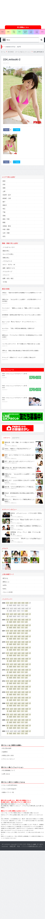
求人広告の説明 (6, 748)
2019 (3, 642)
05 (22, 603)
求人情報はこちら (23, 27)
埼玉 (4, 209)
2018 (3, 647)
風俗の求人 (6, 251)
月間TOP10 (6, 438)
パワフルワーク (7, 261)
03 (14, 603)
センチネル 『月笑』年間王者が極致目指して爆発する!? (18, 328)
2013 (3, 675)
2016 (3, 659)
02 (10, 603)
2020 (3, 636)
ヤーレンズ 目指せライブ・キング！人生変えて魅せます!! (18, 357)
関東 (8, 32)
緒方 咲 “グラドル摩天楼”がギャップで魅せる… (19, 487)
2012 (3, 681)
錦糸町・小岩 (7, 198)
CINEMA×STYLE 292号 (13, 47)
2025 (3, 608)
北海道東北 (25, 31)
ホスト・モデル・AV (9, 264)
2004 (3, 725)
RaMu (4, 589)
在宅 (4, 236)
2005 (3, 720)
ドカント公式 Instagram (9, 789)
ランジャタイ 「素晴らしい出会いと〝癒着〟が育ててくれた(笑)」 (21, 308)
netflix (5, 585)
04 (18, 603)
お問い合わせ (6, 774)
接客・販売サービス (9, 268)
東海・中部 (6, 219)
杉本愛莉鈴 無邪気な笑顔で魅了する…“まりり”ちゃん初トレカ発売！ (22, 315)
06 (26, 603)
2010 (3, 692)
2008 (3, 703)
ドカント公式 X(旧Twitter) (9, 785)
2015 (3, 664)
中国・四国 (6, 229)
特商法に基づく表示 (8, 755)
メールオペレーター (9, 247)
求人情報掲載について (8, 770)
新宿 (4, 181)
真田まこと (6, 582)
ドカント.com (31, 844)
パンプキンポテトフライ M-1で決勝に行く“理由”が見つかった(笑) (21, 344)
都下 (4, 202)
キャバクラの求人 (8, 254)
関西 (19, 32)
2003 (3, 731)
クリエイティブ (7, 271)
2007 (3, 709)
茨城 (4, 216)
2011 (3, 687)
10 (17, 622)
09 (14, 622)
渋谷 (4, 184)
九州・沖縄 (6, 233)
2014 (3, 670)
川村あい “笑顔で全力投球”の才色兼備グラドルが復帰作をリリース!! (21, 292)
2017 (3, 653)
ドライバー (6, 275)
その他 (5, 282)
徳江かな (5, 578)
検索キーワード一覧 (8, 792)
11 (21, 622)
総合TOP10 (15, 438)
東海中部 (14, 31)
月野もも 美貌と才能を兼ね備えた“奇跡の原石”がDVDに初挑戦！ (20, 350)
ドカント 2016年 (8, 592)
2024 (3, 614)
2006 (3, 714)
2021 (3, 631)
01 (7, 603)
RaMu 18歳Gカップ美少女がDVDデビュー (18, 449)
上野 (4, 191)
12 (25, 611)
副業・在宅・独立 (8, 278)
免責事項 (4, 752)
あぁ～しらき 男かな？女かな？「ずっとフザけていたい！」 (19, 321)
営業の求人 (6, 258)
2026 (3, 603)
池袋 (4, 188)
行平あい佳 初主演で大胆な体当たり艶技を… (19, 468)
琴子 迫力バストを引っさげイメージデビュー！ (20, 461)
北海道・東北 (7, 226)
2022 (3, 625)
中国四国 (31, 31)
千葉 (4, 212)
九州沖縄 (36, 31)
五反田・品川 (7, 195)
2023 (3, 620)
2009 (3, 698)
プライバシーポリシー (8, 759)
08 (10, 622)
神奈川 (5, 205)
